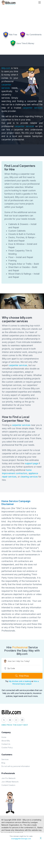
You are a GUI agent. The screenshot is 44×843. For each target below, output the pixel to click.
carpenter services (32, 107)
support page (31, 463)
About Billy (5, 741)
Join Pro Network (8, 778)
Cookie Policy (7, 747)
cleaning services (29, 476)
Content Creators (8, 785)
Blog (3, 763)
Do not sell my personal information (15, 766)
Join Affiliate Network (10, 782)
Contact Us (5, 744)
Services (5, 759)
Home (3, 737)
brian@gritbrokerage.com (21, 839)
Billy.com (5, 68)
